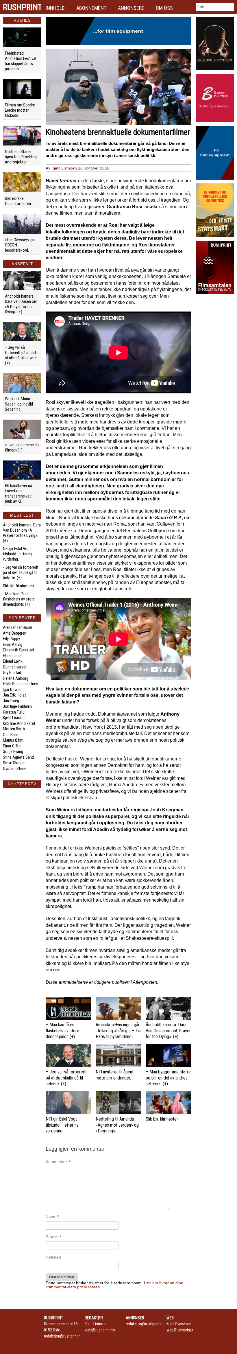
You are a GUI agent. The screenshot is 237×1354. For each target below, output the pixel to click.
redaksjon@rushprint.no (63, 1336)
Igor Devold (12, 689)
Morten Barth (14, 729)
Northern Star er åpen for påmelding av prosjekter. (21, 157)
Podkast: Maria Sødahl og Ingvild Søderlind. (19, 404)
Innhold (55, 8)
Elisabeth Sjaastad (18, 650)
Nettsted (53, 1257)
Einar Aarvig (12, 644)
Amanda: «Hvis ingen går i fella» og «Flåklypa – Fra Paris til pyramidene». (118, 1031)
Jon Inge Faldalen (17, 706)
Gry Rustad (12, 672)
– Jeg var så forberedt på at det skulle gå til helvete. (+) (21, 355)
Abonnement (91, 8)
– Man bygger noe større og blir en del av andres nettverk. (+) (168, 1078)
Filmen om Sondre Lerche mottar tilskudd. (20, 110)
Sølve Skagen (14, 762)
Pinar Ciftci (12, 746)
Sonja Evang (13, 751)
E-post (53, 1237)
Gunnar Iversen (15, 667)
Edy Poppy (11, 638)
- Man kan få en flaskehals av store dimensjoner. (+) (19, 599)
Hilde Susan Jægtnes (20, 683)
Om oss (164, 8)
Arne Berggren (14, 633)
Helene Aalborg (15, 678)
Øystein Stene (14, 768)
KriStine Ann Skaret (19, 723)
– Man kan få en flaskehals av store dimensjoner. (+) (62, 1031)
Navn (52, 1216)
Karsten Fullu (14, 712)
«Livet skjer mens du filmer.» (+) (22, 447)
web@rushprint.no (181, 1330)
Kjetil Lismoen (15, 717)
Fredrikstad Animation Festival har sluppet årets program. (20, 61)
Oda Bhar (10, 734)
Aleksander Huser (17, 627)
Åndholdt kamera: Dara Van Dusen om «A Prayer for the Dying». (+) (21, 304)
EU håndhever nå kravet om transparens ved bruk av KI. (18, 493)
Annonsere (131, 8)
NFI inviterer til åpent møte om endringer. (115, 1075)
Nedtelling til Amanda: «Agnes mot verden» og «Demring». (117, 1125)
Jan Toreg (11, 700)
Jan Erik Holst (14, 695)
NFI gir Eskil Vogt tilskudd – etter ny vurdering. (62, 1125)
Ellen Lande (12, 655)
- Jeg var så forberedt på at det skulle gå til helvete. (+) (20, 572)
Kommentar (58, 1161)
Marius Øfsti (13, 740)
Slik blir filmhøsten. (19, 585)
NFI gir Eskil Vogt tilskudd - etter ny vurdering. (17, 554)
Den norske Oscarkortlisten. (18, 201)
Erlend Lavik (13, 661)
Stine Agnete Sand (18, 757)
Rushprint (22, 7)
